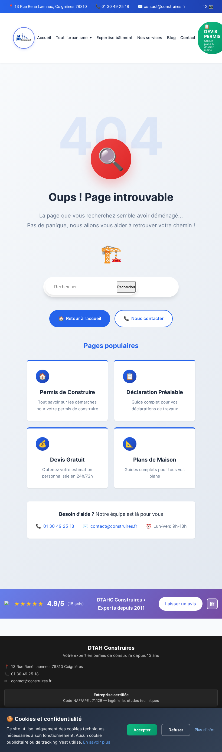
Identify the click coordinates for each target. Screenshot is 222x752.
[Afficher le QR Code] (212, 604)
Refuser (175, 730)
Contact (187, 37)
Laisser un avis (180, 603)
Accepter (142, 730)
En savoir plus (96, 742)
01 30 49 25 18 (115, 6)
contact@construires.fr (164, 6)
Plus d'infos (205, 729)
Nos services (149, 37)
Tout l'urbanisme (72, 37)
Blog (171, 37)
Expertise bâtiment (114, 37)
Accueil (44, 37)
